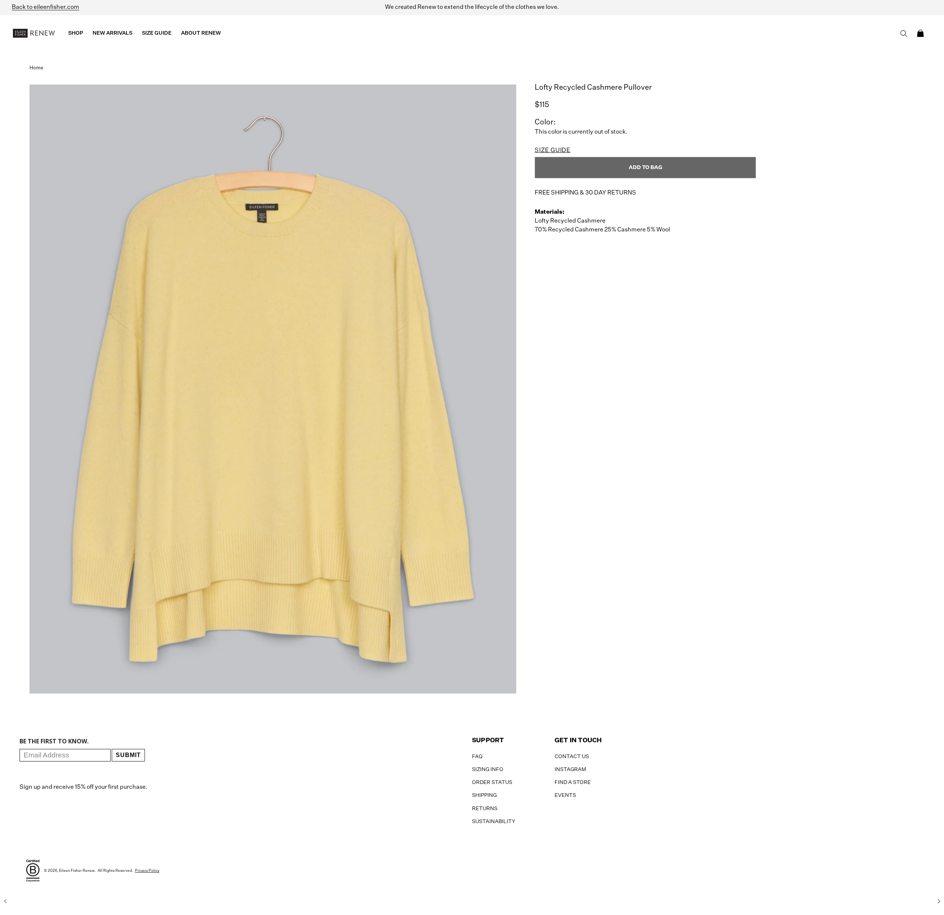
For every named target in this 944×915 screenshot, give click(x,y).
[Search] (904, 33)
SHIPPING (484, 795)
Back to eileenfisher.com (45, 7)
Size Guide (552, 151)
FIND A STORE (573, 782)
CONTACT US (572, 756)
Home (36, 68)
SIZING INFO (487, 769)
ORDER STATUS (492, 782)
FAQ (477, 756)
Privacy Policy (147, 871)
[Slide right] (939, 901)
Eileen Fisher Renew (77, 871)
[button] (920, 33)
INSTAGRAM (570, 769)
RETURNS (484, 808)
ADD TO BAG (645, 167)
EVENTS (565, 795)
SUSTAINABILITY (493, 821)
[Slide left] (5, 901)
